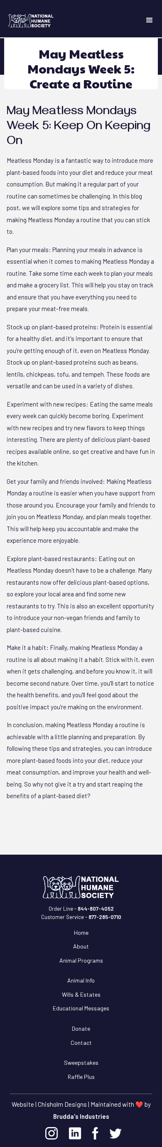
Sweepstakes (81, 1062)
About (81, 946)
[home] (25, 20)
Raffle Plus (81, 1076)
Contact (81, 1042)
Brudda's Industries (81, 1116)
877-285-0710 (104, 917)
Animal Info (81, 980)
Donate (81, 1028)
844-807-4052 (96, 908)
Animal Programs (81, 960)
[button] (149, 20)
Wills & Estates (81, 994)
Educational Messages (81, 1008)
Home (81, 932)
